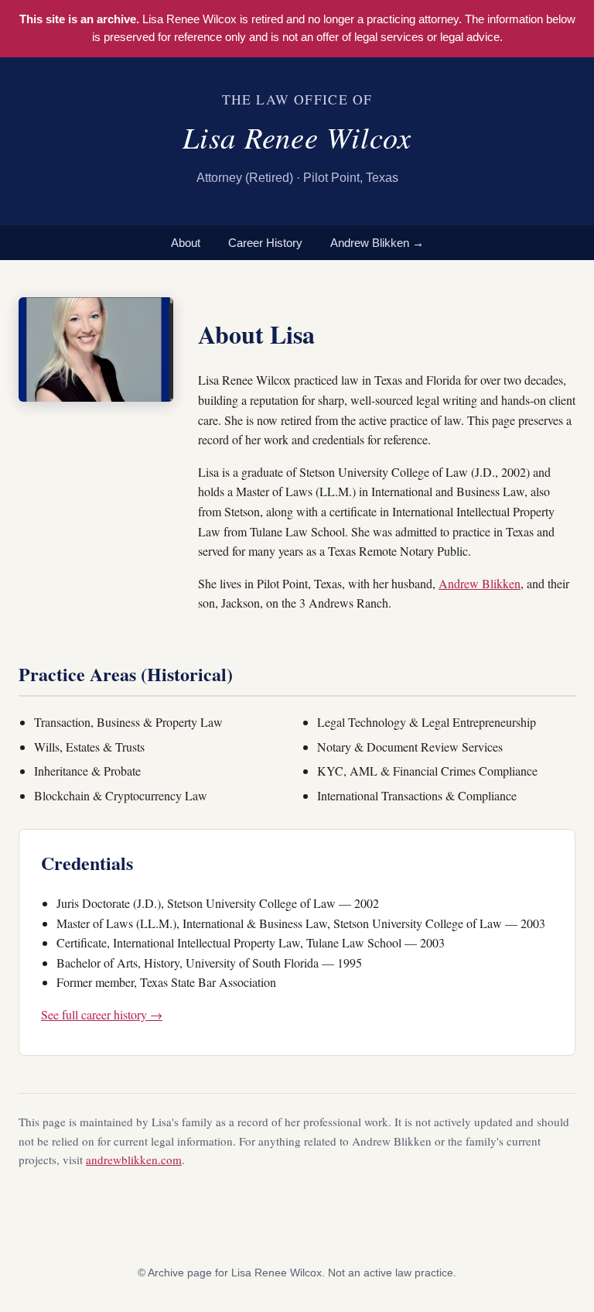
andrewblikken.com (134, 1159)
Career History (265, 242)
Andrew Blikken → (377, 242)
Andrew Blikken (480, 583)
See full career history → (101, 1014)
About (185, 242)
